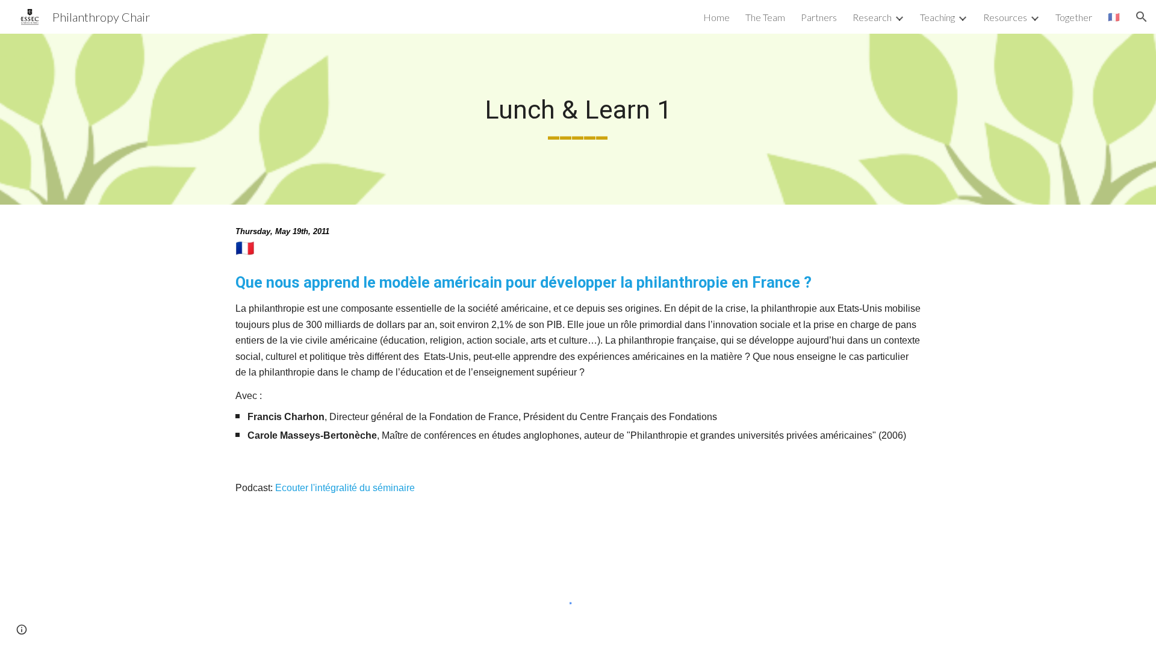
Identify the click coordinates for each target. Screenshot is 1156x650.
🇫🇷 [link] (1114, 16)
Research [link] (872, 17)
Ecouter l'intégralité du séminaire (346, 488)
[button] (1141, 16)
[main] (578, 119)
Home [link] (716, 17)
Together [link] (1073, 17)
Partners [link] (819, 17)
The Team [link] (765, 17)
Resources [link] (1005, 17)
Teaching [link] (937, 17)
